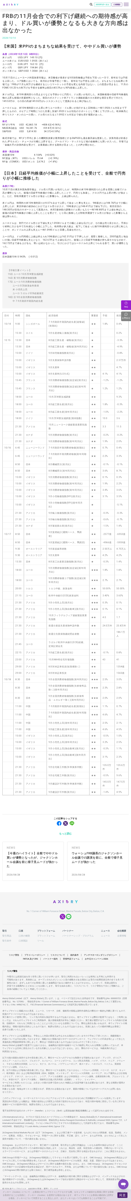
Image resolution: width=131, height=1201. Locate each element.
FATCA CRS (30, 959)
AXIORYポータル (102, 5)
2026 (96, 959)
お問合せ (126, 316)
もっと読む (65, 833)
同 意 (122, 1195)
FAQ (126, 307)
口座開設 (116, 5)
